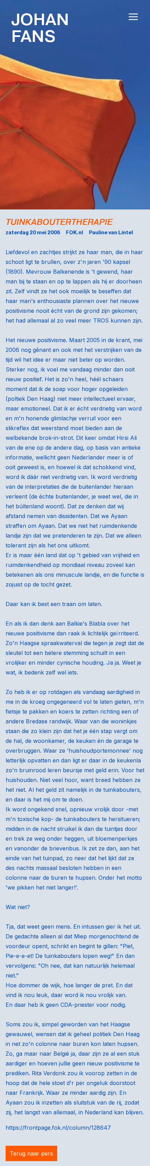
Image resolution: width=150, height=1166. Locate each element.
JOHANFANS (40, 28)
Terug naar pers (31, 1153)
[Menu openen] (133, 16)
